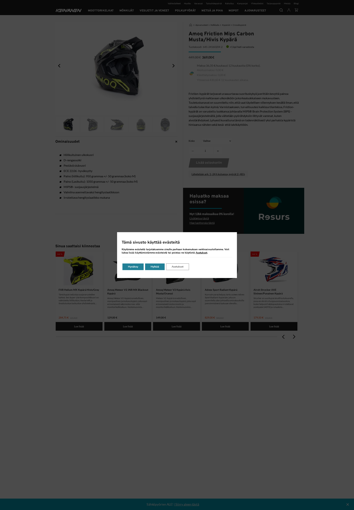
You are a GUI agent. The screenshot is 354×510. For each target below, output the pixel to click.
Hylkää (155, 266)
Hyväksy (133, 266)
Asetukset (201, 252)
